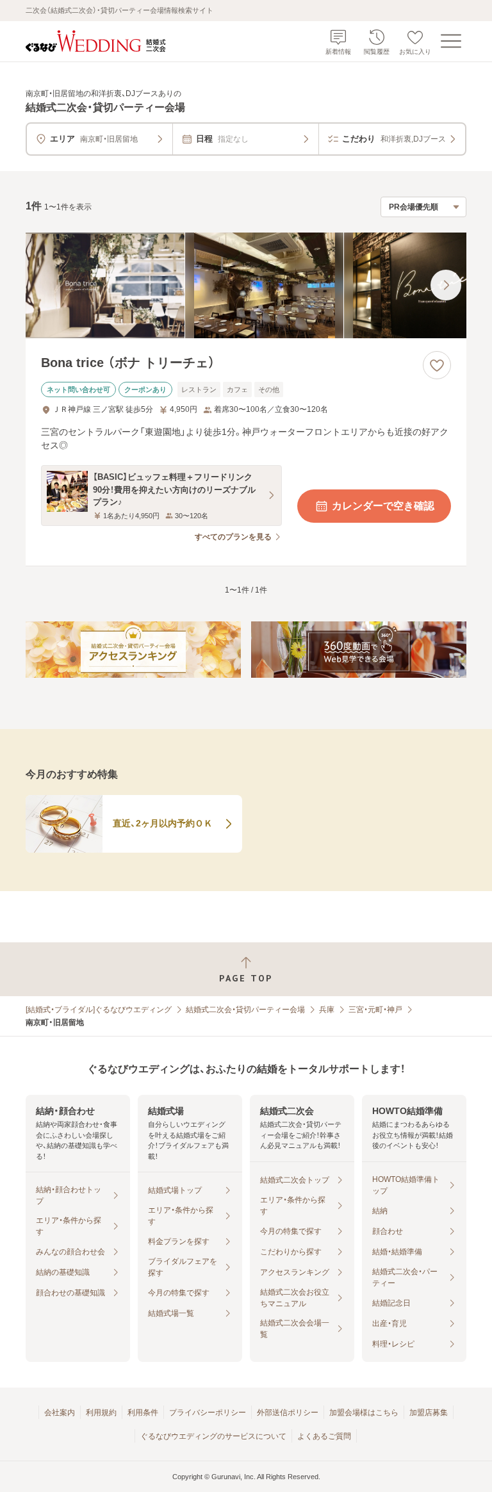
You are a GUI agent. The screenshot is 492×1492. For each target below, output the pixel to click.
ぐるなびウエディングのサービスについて (213, 1436)
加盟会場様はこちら (363, 1412)
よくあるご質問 (324, 1436)
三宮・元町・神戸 (375, 1009)
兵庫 (326, 1009)
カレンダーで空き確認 (383, 505)
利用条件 (142, 1412)
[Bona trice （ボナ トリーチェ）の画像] (246, 285)
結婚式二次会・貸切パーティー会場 (245, 1009)
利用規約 (101, 1412)
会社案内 (59, 1412)
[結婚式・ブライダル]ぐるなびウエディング (99, 1009)
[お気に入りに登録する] (437, 365)
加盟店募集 (428, 1412)
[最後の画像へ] (445, 285)
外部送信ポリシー (287, 1412)
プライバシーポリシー (207, 1412)
